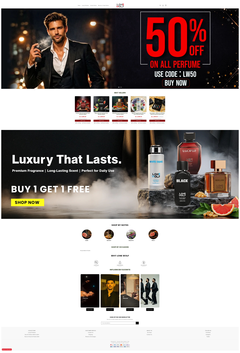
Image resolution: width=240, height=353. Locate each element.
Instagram (208, 343)
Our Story (149, 341)
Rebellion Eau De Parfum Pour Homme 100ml (120, 122)
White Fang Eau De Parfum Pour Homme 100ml (138, 122)
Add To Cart (82, 129)
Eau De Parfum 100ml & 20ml (32, 343)
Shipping (90, 343)
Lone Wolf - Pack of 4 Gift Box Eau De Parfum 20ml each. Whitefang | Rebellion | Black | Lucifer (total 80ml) (157, 123)
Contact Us (90, 341)
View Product (90, 317)
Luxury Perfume (32, 341)
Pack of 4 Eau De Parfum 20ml (32, 345)
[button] (160, 5)
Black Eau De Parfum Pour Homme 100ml (101, 122)
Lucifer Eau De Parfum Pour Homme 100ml (83, 122)
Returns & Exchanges (90, 345)
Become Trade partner (6, 349)
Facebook (208, 341)
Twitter (208, 345)
